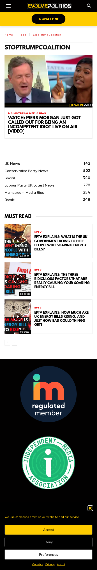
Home (9, 34)
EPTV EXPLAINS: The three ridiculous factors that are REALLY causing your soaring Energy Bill (62, 281)
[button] (90, 508)
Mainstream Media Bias (27, 113)
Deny (48, 542)
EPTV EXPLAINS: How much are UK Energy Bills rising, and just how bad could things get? (61, 319)
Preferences (48, 554)
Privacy (50, 564)
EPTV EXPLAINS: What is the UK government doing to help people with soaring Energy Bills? (61, 243)
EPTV (38, 232)
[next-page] (14, 343)
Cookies (37, 564)
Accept (48, 530)
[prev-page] (7, 343)
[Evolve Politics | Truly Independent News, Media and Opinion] (49, 6)
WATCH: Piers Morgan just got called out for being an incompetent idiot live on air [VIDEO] (44, 125)
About (61, 564)
